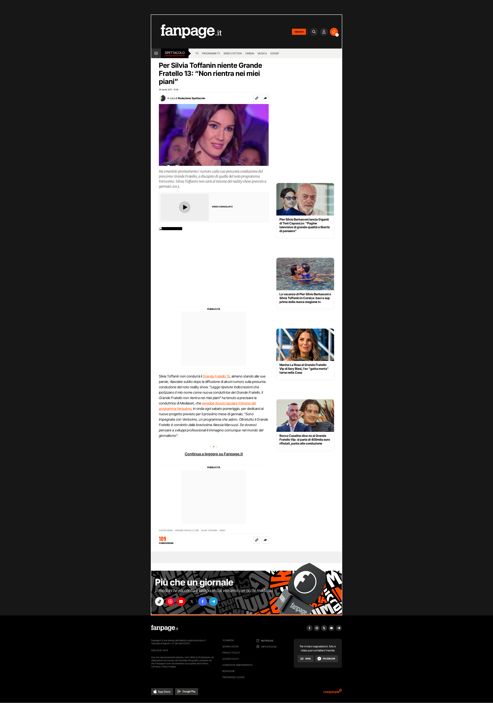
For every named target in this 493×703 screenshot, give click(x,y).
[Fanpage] (164, 628)
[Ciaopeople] (332, 692)
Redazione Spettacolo (191, 98)
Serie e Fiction (233, 53)
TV (197, 53)
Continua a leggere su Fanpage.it (214, 454)
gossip (274, 53)
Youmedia (228, 640)
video (222, 530)
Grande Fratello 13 (216, 376)
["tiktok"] (159, 601)
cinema (249, 53)
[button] (265, 98)
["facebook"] (202, 601)
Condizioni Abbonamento (237, 665)
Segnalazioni (230, 646)
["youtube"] (181, 601)
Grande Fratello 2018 (187, 530)
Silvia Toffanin (209, 530)
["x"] (191, 601)
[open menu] (156, 53)
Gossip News (166, 530)
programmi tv (211, 53)
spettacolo (175, 53)
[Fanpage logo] (186, 32)
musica (262, 53)
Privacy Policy (231, 652)
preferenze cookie (233, 677)
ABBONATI (299, 32)
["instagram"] (170, 601)
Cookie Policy (230, 658)
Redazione (228, 671)
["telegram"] (213, 601)
